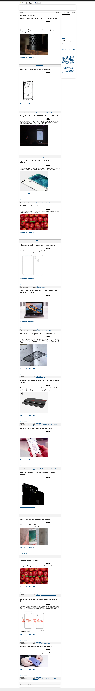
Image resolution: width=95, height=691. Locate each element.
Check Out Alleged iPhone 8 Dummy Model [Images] (37, 245)
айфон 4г (71, 69)
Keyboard (43, 330)
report (63, 62)
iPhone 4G (70, 57)
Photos (45, 287)
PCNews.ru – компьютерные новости (67, 45)
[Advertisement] (47, 7)
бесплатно (63, 70)
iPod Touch (68, 58)
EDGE (43, 643)
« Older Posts (22, 12)
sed (67, 63)
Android (67, 49)
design (39, 112)
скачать (66, 71)
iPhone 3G (73, 56)
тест (72, 71)
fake (40, 112)
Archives (63, 41)
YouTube (71, 67)
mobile (64, 60)
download (67, 54)
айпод (68, 68)
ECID (41, 643)
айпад (65, 68)
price (73, 61)
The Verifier (33, 652)
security (36, 157)
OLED (46, 112)
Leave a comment (24, 63)
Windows (68, 67)
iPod (65, 58)
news (47, 595)
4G (65, 49)
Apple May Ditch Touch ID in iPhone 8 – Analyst (36, 428)
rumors (42, 65)
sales (70, 62)
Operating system (64, 61)
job (65, 59)
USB (50, 515)
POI (47, 112)
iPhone (42, 112)
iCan (62, 56)
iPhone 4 (43, 424)
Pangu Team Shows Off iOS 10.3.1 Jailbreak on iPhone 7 (39, 116)
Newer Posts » (58, 12)
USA (73, 66)
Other (40, 65)
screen (63, 63)
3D (36, 377)
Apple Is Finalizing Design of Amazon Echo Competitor (38, 18)
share (69, 63)
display (63, 54)
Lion (68, 59)
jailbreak (63, 59)
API (68, 49)
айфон (71, 68)
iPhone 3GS (63, 57)
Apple (37, 112)
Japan (46, 424)
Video (39, 157)
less (66, 59)
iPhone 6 (63, 58)
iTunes (73, 58)
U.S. (62, 66)
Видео (63, 68)
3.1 (36, 595)
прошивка (63, 71)
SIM (51, 112)
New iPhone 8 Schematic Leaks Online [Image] (35, 69)
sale (68, 62)
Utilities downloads (65, 37)
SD (65, 63)
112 (50, 684)
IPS (70, 58)
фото (63, 72)
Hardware (37, 65)
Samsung (54, 424)
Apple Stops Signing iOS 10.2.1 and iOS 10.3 (35, 519)
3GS (64, 49)
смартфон (70, 71)
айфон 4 (64, 69)
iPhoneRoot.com (27, 3)
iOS (64, 56)
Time (35, 679)
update (48, 202)
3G (37, 468)
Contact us (63, 38)
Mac (44, 112)
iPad (44, 678)
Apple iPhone (69, 50)
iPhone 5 (73, 57)
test (38, 157)
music (66, 60)
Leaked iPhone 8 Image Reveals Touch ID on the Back (38, 334)
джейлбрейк (42, 157)
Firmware (37, 555)
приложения (72, 70)
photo (43, 287)
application (64, 51)
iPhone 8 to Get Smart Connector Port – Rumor (36, 646)
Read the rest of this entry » (27, 57)
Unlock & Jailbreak (50, 468)
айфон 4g (68, 69)
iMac (39, 595)
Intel (38, 330)
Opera (73, 60)
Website (50, 202)
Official (40, 329)
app (70, 49)
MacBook (47, 330)
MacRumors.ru (64, 44)
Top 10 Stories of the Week (29, 206)
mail (62, 60)
